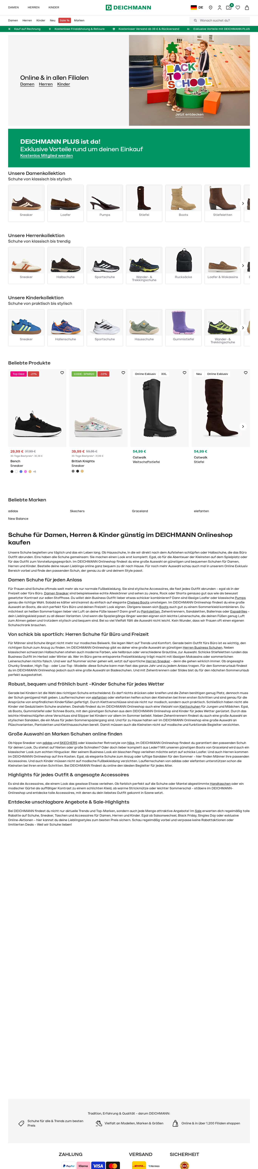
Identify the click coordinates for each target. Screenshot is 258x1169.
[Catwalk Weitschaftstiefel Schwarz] (160, 426)
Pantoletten (150, 611)
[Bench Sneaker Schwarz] (37, 426)
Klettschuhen (189, 706)
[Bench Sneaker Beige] (30, 471)
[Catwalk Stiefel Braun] (221, 426)
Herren (46, 84)
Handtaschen (220, 784)
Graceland (140, 511)
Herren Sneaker (158, 661)
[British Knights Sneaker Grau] (98, 426)
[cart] (247, 8)
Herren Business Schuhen (202, 647)
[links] (243, 203)
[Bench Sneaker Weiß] (16, 471)
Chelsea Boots (138, 602)
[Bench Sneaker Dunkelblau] (21, 471)
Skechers (77, 511)
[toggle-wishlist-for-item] (62, 373)
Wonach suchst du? (215, 20)
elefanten (201, 511)
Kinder (63, 84)
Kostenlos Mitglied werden (46, 156)
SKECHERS (68, 743)
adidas (13, 511)
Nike (130, 743)
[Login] (220, 8)
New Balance (18, 519)
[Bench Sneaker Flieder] (25, 471)
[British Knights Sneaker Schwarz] (77, 471)
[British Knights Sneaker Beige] (82, 471)
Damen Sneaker (56, 593)
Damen (27, 84)
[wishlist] (238, 8)
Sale (198, 811)
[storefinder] (211, 8)
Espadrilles (238, 611)
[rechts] (243, 426)
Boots (163, 607)
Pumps (240, 598)
